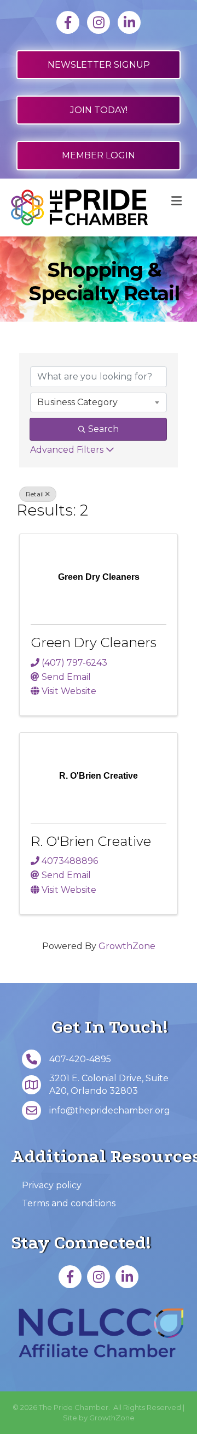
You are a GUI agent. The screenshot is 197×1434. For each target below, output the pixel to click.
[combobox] (98, 402)
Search (103, 429)
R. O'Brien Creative (91, 841)
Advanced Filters (66, 450)
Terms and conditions (68, 1203)
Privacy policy (52, 1185)
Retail (35, 494)
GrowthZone (127, 946)
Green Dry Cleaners (94, 642)
